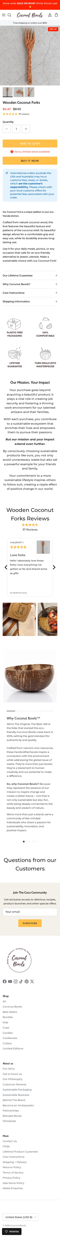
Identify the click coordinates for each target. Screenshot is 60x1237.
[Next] (53, 567)
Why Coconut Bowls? (16, 284)
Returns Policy (12, 1167)
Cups (6, 1027)
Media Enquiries (13, 1188)
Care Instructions (13, 292)
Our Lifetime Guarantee (17, 275)
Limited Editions (13, 1048)
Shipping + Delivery (15, 1162)
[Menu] (3, 15)
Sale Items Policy (13, 1183)
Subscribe (30, 923)
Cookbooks (10, 1038)
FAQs (6, 1146)
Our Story (9, 1068)
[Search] (11, 15)
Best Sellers (10, 1011)
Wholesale (9, 1121)
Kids (5, 1022)
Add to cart (30, 143)
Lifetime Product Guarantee (20, 1151)
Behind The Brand (14, 1100)
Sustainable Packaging (17, 1089)
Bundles (8, 1017)
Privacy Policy (11, 1177)
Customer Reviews (14, 1084)
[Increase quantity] (26, 129)
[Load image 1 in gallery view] (30, 55)
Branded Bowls (12, 1115)
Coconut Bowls (12, 1006)
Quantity (8, 121)
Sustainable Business (16, 1094)
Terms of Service (13, 1172)
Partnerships (11, 1110)
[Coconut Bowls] (30, 15)
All (4, 1001)
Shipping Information (16, 301)
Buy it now (30, 160)
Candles (8, 1032)
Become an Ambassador (18, 1105)
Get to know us (12, 1074)
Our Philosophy (12, 1079)
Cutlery (7, 1043)
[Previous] (6, 567)
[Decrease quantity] (7, 129)
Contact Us (10, 1141)
